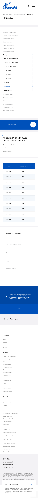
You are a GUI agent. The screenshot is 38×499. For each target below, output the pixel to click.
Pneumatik (6, 335)
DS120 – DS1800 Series (11, 62)
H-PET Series (8, 90)
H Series (6, 82)
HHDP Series (7, 74)
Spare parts (6, 424)
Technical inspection (7, 408)
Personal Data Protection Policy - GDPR (20, 297)
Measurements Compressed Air (10, 413)
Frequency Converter (8, 451)
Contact (5, 342)
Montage (5, 410)
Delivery (5, 405)
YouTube (5, 347)
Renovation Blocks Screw (9, 418)
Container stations (7, 427)
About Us (5, 339)
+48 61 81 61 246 (8, 467)
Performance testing (7, 400)
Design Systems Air (7, 416)
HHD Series (7, 70)
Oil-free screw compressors (10, 35)
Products (9, 14)
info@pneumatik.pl (8, 464)
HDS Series (7, 78)
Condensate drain (8, 104)
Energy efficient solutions (9, 443)
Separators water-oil (8, 110)
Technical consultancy (8, 402)
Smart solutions (7, 439)
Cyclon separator (8, 107)
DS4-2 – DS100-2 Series (11, 58)
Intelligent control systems (9, 446)
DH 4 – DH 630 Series (10, 66)
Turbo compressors (8, 45)
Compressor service (7, 421)
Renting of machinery (8, 435)
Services (5, 396)
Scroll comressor (7, 42)
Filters (5, 101)
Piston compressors (8, 38)
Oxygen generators (8, 48)
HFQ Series (7, 86)
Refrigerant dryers (19, 14)
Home (4, 14)
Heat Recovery (6, 449)
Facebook (5, 345)
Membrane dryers (8, 97)
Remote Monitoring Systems (9, 432)
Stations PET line (7, 429)
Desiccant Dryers (8, 94)
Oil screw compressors (9, 32)
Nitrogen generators (8, 51)
